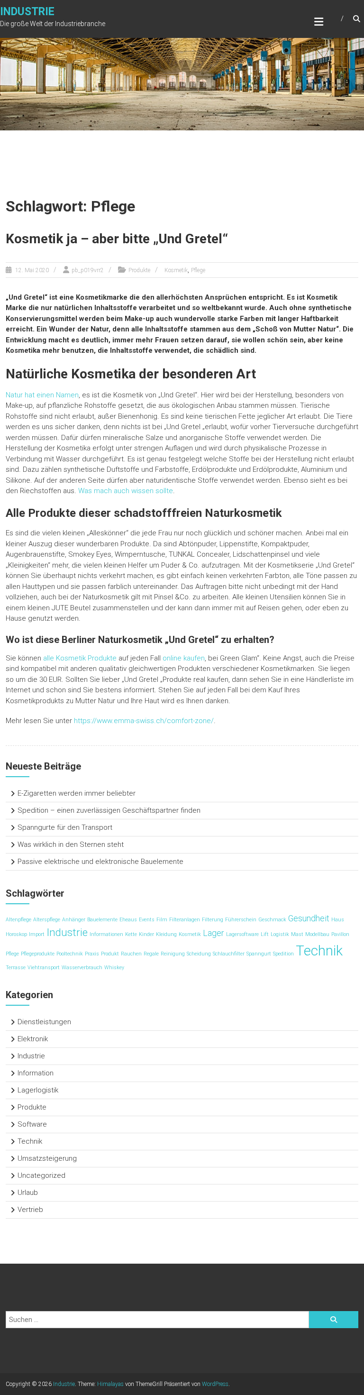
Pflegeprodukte (38, 954)
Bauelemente (102, 920)
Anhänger (73, 920)
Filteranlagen (184, 920)
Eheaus (128, 920)
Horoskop (16, 934)
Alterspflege (46, 920)
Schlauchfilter (229, 954)
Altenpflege (18, 920)
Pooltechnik (69, 954)
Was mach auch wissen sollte (125, 490)
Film (161, 920)
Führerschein (240, 920)
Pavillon (340, 934)
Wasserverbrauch (82, 967)
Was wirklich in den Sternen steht (71, 844)
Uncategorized (41, 1175)
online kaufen (184, 658)
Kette (131, 934)
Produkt (110, 954)
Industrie (27, 11)
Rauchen (131, 954)
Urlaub (28, 1192)
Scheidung (199, 954)
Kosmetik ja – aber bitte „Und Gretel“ (117, 239)
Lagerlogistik (38, 1090)
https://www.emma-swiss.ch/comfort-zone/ (144, 720)
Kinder (146, 934)
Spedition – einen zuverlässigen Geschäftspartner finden (109, 810)
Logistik (280, 934)
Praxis (92, 954)
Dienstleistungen (44, 1022)
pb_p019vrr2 (88, 270)
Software (32, 1124)
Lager (213, 933)
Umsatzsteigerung (47, 1158)
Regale (151, 954)
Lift (265, 934)
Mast (297, 934)
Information (36, 1073)
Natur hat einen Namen (42, 395)
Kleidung (166, 934)
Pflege (198, 270)
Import (37, 934)
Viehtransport (43, 967)
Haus (337, 920)
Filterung (212, 920)
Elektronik (33, 1039)
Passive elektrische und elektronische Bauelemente (100, 861)
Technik (319, 951)
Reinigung (173, 954)
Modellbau (317, 934)
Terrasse (16, 967)
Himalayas (110, 1384)
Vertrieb (30, 1209)
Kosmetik (176, 270)
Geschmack (272, 920)
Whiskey (114, 967)
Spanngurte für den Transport (65, 827)
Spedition (283, 954)
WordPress (215, 1384)
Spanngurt (258, 954)
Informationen (106, 934)
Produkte (139, 270)
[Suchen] (333, 1319)
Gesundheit (308, 918)
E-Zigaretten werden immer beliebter (77, 793)
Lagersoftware (242, 934)
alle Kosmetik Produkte (80, 658)
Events (147, 920)
